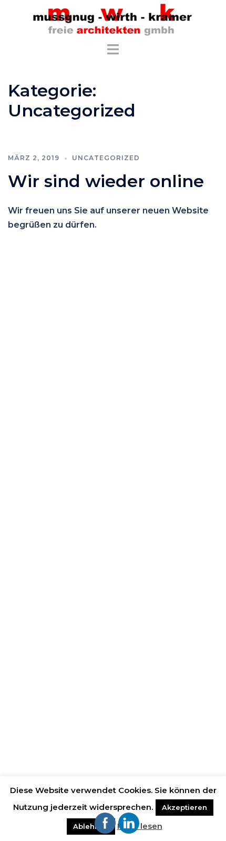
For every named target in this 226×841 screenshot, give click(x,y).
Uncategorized (106, 158)
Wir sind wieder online (106, 181)
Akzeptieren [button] (184, 807)
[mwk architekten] (113, 20)
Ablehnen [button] (91, 826)
